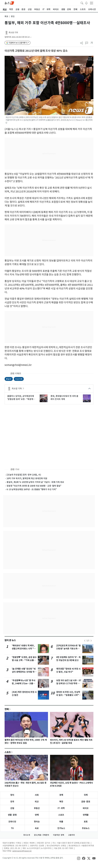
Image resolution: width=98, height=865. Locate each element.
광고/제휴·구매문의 (41, 835)
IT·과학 (61, 808)
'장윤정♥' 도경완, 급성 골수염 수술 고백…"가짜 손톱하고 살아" (24, 660)
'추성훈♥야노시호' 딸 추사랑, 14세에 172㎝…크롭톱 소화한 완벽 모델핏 (23, 683)
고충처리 (71, 835)
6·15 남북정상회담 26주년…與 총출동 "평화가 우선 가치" (32, 489)
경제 (61, 795)
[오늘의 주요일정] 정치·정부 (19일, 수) (24, 474)
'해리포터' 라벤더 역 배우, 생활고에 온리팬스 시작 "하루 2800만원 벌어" (24, 648)
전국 (12, 801)
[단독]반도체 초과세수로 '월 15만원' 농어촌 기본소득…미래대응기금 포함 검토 (68, 648)
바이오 (86, 808)
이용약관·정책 (58, 835)
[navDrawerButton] (91, 3)
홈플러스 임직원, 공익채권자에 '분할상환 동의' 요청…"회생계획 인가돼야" (21, 398)
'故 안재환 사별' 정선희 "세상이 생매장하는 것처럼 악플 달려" (24, 671)
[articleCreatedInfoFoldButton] (31, 37)
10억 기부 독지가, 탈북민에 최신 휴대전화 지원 (27, 478)
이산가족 (18, 379)
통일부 (8, 379)
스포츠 (8, 752)
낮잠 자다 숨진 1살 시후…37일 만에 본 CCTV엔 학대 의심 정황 (68, 683)
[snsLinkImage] (78, 858)
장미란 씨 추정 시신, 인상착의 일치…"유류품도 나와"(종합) (68, 695)
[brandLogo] (9, 3)
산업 (12, 808)
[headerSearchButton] (82, 3)
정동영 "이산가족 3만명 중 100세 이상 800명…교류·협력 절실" (34, 486)
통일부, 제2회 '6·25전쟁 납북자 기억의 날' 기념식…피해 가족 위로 (35, 482)
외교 (6, 16)
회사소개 (26, 835)
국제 (86, 795)
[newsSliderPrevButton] (85, 641)
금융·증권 (85, 801)
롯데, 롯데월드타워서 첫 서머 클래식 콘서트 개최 (64, 397)
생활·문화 (12, 815)
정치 (12, 795)
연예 (7, 709)
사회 (37, 795)
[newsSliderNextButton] (91, 641)
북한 (61, 801)
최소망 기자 (13, 32)
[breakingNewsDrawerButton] (86, 3)
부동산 (37, 808)
